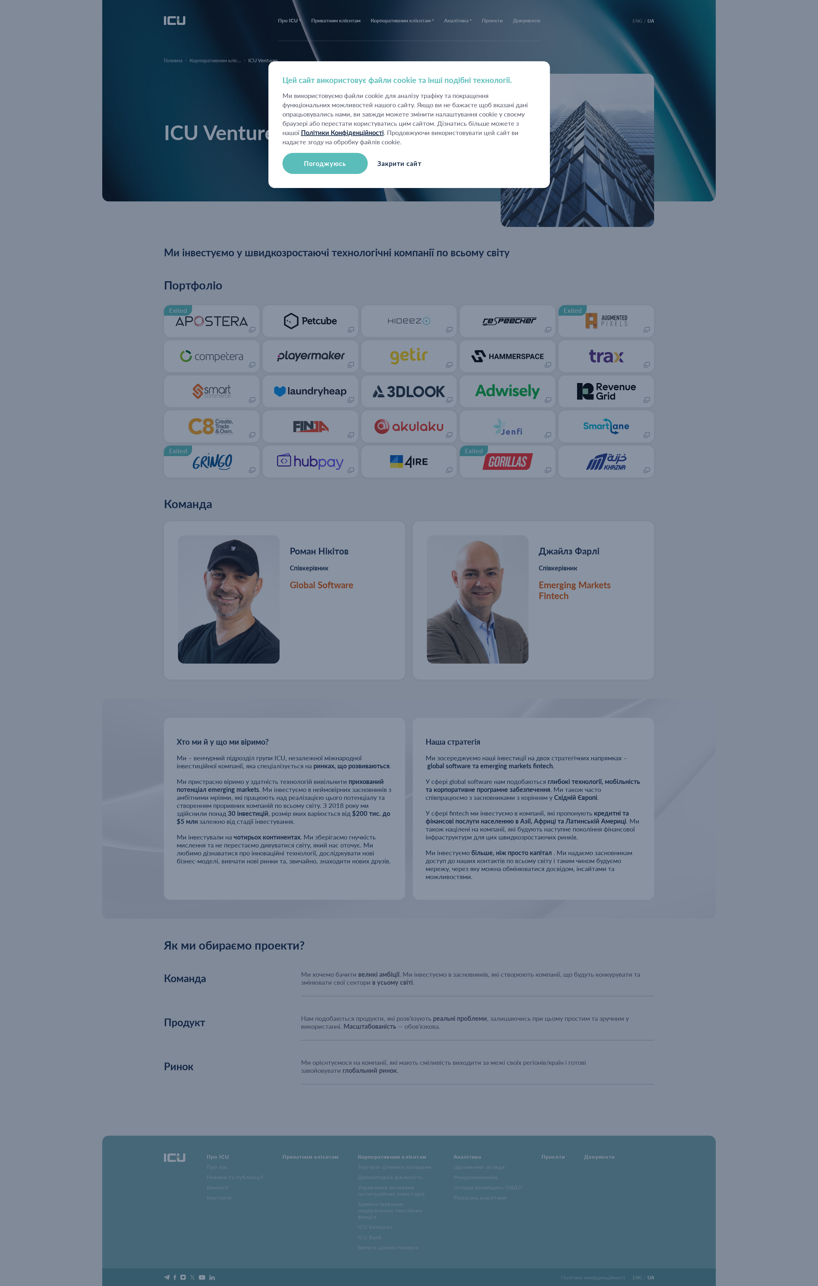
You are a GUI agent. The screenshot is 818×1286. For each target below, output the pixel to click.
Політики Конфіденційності (342, 132)
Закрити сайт (399, 163)
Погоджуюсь (325, 163)
